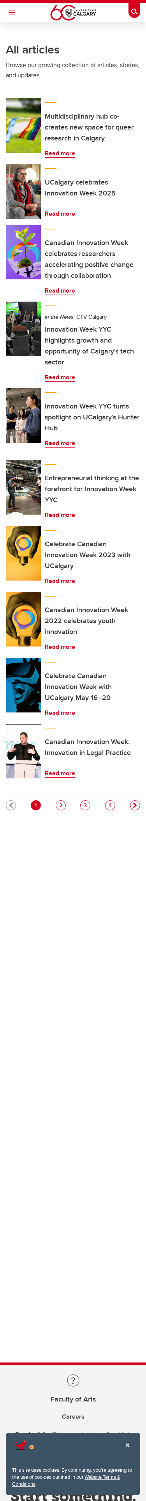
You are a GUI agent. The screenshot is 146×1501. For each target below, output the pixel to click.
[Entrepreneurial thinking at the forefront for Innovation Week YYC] (23, 487)
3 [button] (86, 805)
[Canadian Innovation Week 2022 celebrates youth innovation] (23, 619)
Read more (60, 153)
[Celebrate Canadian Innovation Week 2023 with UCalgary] (23, 553)
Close (127, 1450)
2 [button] (62, 805)
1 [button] (37, 805)
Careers (73, 1416)
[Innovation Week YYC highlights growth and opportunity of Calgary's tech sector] (23, 329)
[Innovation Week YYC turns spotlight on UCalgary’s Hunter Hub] (23, 415)
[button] (135, 805)
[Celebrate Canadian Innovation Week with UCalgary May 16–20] (23, 685)
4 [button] (111, 805)
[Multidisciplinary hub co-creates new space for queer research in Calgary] (23, 125)
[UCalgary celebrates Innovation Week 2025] (23, 191)
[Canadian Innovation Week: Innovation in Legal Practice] (23, 751)
